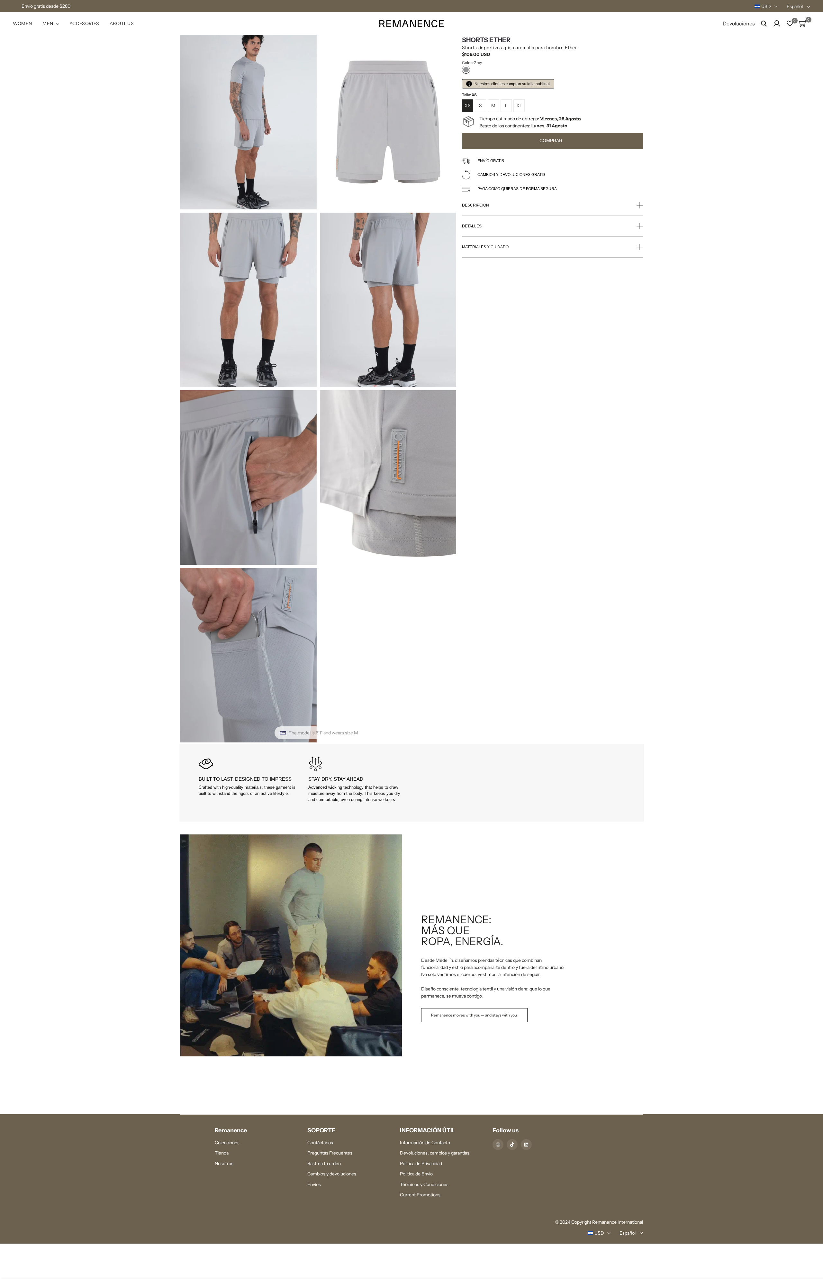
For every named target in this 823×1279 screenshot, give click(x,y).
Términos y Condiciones (424, 1184)
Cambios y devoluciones (331, 1174)
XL (519, 105)
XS (468, 105)
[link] (411, 945)
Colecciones (227, 1143)
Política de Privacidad (421, 1163)
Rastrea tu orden (324, 1163)
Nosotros (224, 1163)
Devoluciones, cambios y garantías (434, 1153)
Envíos (314, 1184)
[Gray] (466, 70)
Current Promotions (420, 1195)
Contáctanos (320, 1143)
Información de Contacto (425, 1143)
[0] (790, 23)
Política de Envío (416, 1174)
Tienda (222, 1153)
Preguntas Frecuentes (329, 1153)
